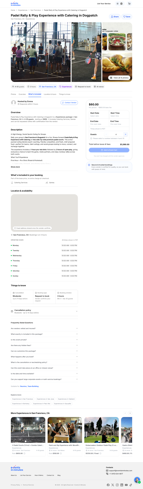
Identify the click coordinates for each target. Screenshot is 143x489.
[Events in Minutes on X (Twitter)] (112, 485)
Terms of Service (28, 485)
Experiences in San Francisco (22, 399)
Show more (15, 167)
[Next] (130, 413)
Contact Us (50, 475)
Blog (59, 475)
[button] (42, 420)
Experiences (22, 10)
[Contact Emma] (137, 480)
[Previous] (125, 413)
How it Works (39, 475)
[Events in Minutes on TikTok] (130, 485)
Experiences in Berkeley (20, 403)
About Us (14, 475)
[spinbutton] (116, 134)
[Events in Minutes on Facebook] (108, 485)
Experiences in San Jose (45, 399)
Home (13, 10)
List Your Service (103, 4)
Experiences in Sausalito (62, 403)
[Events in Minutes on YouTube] (126, 485)
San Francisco (36, 10)
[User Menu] (120, 3)
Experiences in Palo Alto (41, 403)
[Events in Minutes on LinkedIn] (121, 485)
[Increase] (125, 134)
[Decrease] (106, 134)
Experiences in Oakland (66, 399)
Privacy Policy (15, 485)
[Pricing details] (24, 453)
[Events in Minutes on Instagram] (117, 485)
